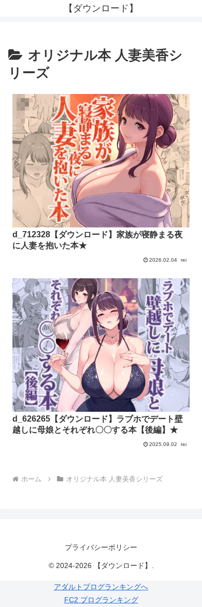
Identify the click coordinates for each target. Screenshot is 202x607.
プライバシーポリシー (101, 547)
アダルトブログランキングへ (101, 587)
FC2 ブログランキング (101, 600)
